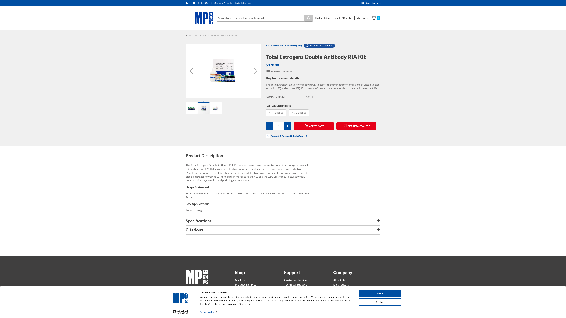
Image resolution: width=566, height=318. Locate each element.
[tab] (283, 155)
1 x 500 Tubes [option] (299, 112)
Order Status (322, 17)
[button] (192, 71)
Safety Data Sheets (243, 3)
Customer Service (295, 280)
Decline (380, 302)
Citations (194, 229)
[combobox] (265, 18)
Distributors (341, 284)
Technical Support (295, 284)
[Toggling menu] (189, 18)
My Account (242, 280)
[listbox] (323, 114)
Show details (207, 312)
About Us (339, 280)
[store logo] (206, 18)
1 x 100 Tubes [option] (276, 112)
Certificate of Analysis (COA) (286, 45)
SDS (267, 45)
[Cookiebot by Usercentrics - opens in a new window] (181, 312)
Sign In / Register (343, 17)
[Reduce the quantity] (269, 126)
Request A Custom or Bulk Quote (288, 136)
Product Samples (245, 284)
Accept (380, 293)
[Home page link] (197, 283)
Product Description (204, 155)
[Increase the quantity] (287, 126)
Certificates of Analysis (221, 3)
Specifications (199, 220)
